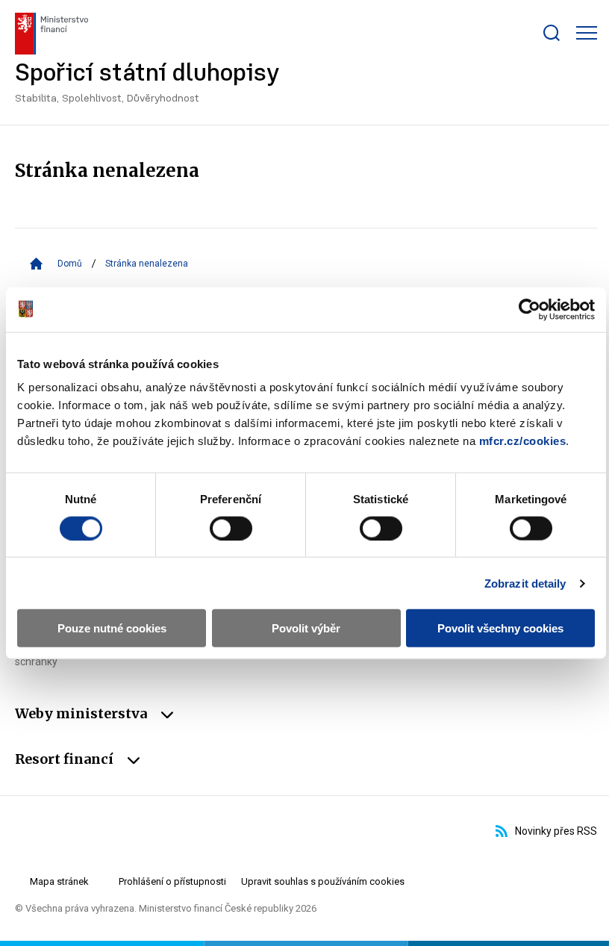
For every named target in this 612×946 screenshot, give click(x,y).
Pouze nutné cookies (111, 628)
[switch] (231, 528)
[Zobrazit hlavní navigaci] (586, 32)
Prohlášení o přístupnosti (172, 881)
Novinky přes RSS (556, 831)
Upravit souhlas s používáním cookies (323, 881)
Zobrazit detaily (525, 582)
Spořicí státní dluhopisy (147, 83)
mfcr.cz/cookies (522, 441)
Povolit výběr (306, 628)
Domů (69, 263)
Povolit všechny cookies (500, 628)
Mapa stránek (59, 881)
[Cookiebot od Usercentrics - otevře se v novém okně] (529, 309)
